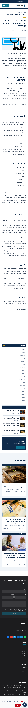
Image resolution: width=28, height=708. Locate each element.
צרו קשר (5, 5)
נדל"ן (25, 674)
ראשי (25, 12)
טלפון (25, 594)
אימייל (12, 594)
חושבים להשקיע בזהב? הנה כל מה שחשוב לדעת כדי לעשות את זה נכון (15, 688)
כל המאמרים (23, 651)
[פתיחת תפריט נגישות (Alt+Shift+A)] (24, 704)
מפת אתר (24, 653)
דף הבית (24, 645)
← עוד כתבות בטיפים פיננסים (17, 339)
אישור (17, 705)
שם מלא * (24, 589)
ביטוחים (24, 667)
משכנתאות (24, 671)
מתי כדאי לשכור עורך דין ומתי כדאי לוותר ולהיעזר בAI (14, 685)
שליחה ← (14, 613)
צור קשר (24, 649)
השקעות (24, 676)
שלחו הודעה (21, 447)
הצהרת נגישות (23, 660)
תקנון (25, 655)
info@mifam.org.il (21, 1)
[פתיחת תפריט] (12, 5)
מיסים (25, 669)
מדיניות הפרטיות (22, 701)
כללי (25, 678)
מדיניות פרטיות (23, 658)
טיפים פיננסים (19, 12)
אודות (25, 647)
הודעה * (24, 600)
